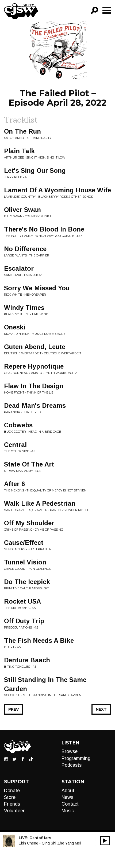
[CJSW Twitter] (14, 759)
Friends (12, 804)
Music (68, 810)
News (67, 797)
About (68, 790)
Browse (70, 751)
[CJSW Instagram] (6, 759)
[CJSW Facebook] (23, 759)
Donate (12, 790)
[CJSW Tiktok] (31, 759)
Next (101, 709)
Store (10, 797)
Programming (76, 758)
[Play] (105, 840)
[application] (105, 840)
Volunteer (14, 810)
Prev (13, 709)
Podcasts (72, 765)
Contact (70, 804)
